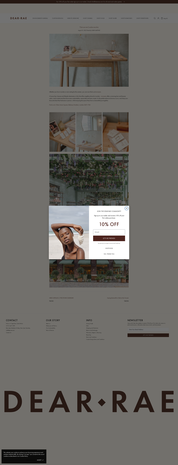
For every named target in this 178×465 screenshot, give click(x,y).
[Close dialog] (126, 208)
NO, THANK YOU (109, 254)
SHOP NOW (109, 248)
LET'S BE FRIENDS (109, 238)
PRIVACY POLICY (30, 460)
